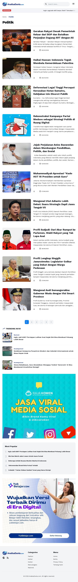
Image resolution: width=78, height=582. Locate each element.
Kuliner (30, 562)
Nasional (31, 567)
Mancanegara (32, 565)
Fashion (30, 556)
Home (4, 17)
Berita (55, 559)
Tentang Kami (58, 565)
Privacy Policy (58, 562)
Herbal (30, 559)
